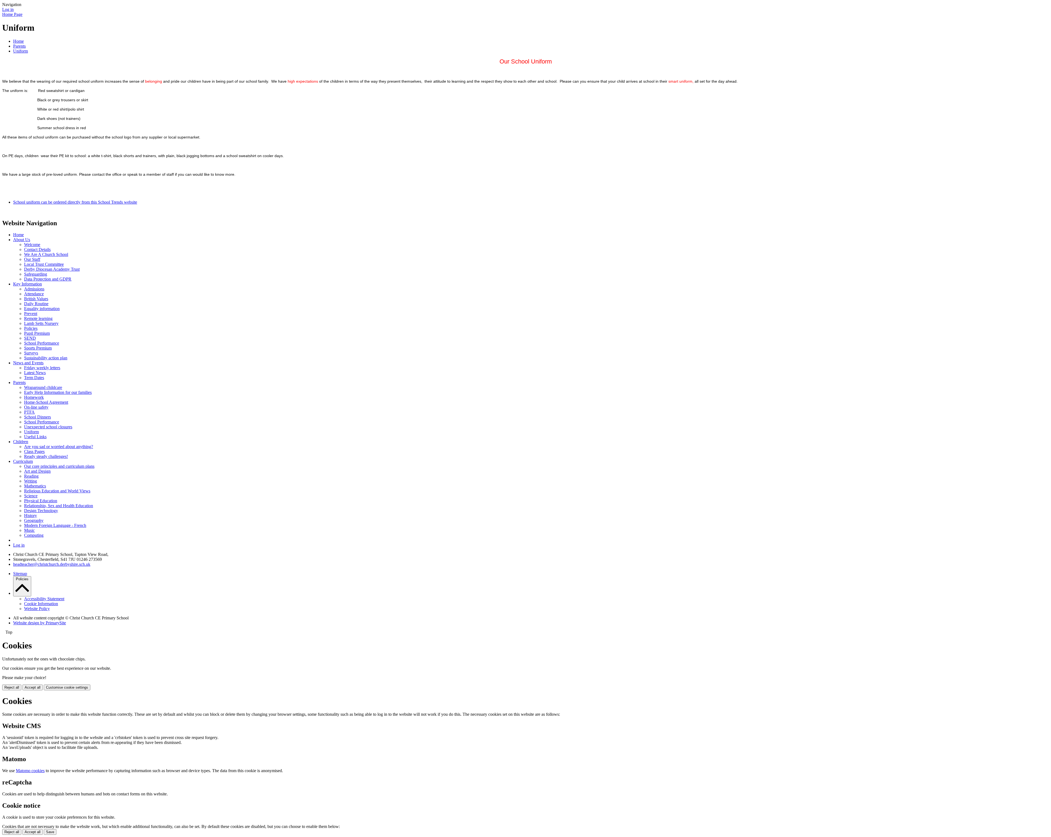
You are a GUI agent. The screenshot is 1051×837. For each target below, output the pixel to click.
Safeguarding (35, 274)
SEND (30, 338)
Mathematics (35, 486)
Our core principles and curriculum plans (59, 466)
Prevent (30, 313)
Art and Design (37, 471)
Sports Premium (38, 348)
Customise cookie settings (67, 687)
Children (20, 441)
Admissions (34, 289)
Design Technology (41, 510)
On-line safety (36, 407)
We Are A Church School (46, 254)
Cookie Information (41, 603)
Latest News (35, 372)
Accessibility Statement (44, 598)
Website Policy (37, 608)
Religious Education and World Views (57, 491)
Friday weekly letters (42, 367)
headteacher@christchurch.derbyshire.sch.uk (51, 564)
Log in (8, 9)
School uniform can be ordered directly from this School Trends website (75, 202)
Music (29, 530)
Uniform (20, 51)
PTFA (29, 412)
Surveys (31, 353)
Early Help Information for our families (58, 392)
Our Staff (32, 259)
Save (50, 832)
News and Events (28, 362)
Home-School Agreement (46, 402)
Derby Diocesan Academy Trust (52, 269)
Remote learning (38, 318)
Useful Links (35, 436)
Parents (19, 46)
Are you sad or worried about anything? (58, 446)
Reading (31, 476)
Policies (30, 328)
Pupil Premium (37, 333)
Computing (34, 535)
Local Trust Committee (44, 264)
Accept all (33, 687)
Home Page (12, 14)
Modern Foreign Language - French (55, 525)
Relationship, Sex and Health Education (58, 505)
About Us (21, 239)
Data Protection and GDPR (47, 279)
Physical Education (40, 500)
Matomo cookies (30, 770)
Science (30, 495)
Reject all (11, 687)
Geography (34, 520)
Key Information (27, 284)
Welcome (32, 244)
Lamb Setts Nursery (41, 323)
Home (18, 41)
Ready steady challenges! (46, 456)
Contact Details (37, 249)
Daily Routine (36, 303)
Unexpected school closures (48, 427)
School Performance (41, 343)
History (30, 515)
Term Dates (34, 377)
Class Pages (34, 451)
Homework (34, 397)
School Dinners (37, 417)
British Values (36, 298)
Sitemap (20, 573)
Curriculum (23, 461)
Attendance (34, 293)
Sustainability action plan (45, 358)
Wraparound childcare (43, 387)
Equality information (42, 308)
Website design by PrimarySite (39, 622)
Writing (30, 481)
